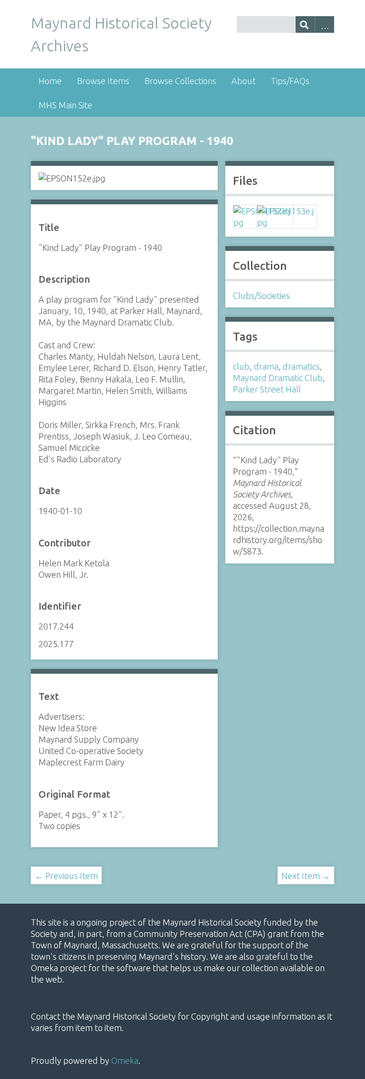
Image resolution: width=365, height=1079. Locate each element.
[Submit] (305, 24)
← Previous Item (66, 875)
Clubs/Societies (261, 295)
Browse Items (103, 81)
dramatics (301, 366)
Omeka (124, 1060)
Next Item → (305, 875)
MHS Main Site (65, 105)
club (241, 366)
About (243, 81)
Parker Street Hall (267, 389)
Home (50, 81)
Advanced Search (324, 24)
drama (266, 366)
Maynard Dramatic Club (278, 377)
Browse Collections (180, 81)
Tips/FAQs (290, 81)
